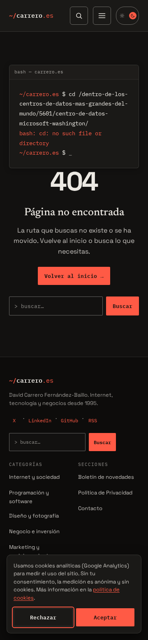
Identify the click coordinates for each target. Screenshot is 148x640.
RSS (92, 420)
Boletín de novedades (106, 476)
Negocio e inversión (34, 531)
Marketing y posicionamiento (30, 551)
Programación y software (29, 497)
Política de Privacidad (105, 492)
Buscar (122, 306)
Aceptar (105, 617)
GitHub (69, 420)
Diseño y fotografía (34, 515)
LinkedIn (39, 420)
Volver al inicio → (74, 275)
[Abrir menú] (102, 16)
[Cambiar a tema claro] (127, 16)
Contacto (90, 508)
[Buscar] (79, 16)
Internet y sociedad (34, 476)
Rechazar (43, 617)
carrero (31, 16)
